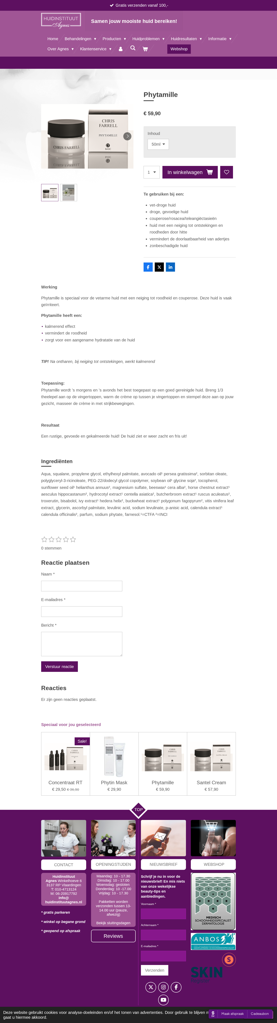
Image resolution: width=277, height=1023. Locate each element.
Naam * (48, 574)
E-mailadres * (53, 599)
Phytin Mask (114, 782)
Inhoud (154, 133)
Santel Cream (211, 782)
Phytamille (163, 782)
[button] (49, 192)
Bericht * (49, 625)
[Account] (121, 49)
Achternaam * (149, 925)
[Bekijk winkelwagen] (145, 49)
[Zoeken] (133, 48)
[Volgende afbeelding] (127, 136)
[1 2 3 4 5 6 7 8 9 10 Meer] (152, 172)
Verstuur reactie (59, 666)
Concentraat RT (65, 782)
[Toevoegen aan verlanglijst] (226, 172)
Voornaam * (148, 904)
